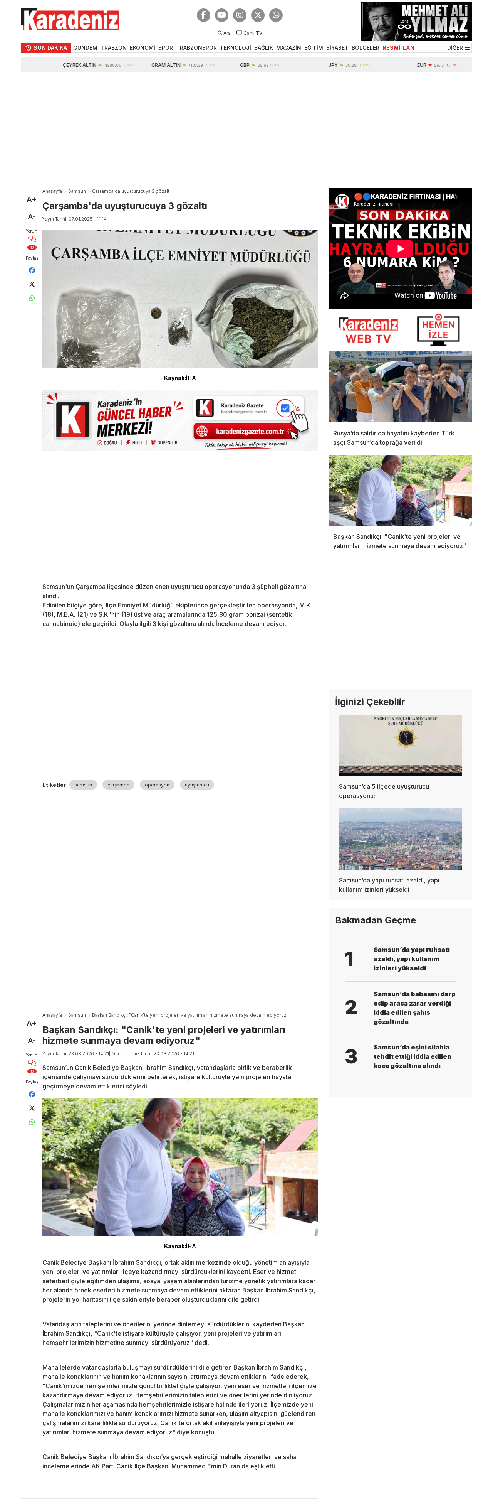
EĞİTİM (313, 47)
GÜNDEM (85, 47)
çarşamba (118, 785)
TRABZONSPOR (196, 47)
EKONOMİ (142, 47)
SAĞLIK (263, 47)
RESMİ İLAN (398, 47)
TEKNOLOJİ (235, 47)
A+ (32, 199)
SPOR (165, 47)
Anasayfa (52, 191)
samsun (83, 785)
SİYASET (337, 47)
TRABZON (114, 47)
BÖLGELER (365, 47)
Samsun (77, 191)
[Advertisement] (246, 130)
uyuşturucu (197, 785)
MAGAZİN (288, 47)
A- (32, 216)
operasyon (157, 785)
